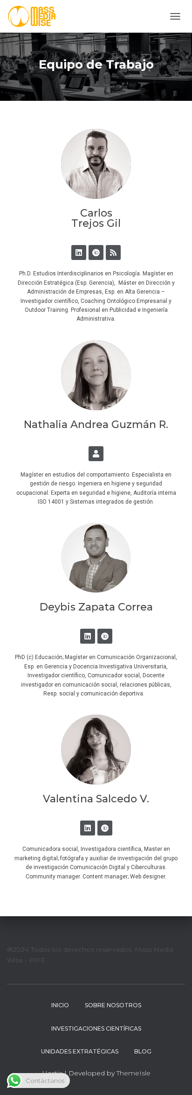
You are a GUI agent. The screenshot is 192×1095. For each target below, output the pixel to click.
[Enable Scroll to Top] (173, 1076)
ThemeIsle (134, 1073)
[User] (96, 453)
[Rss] (113, 252)
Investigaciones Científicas (96, 1028)
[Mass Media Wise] (35, 16)
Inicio (60, 1005)
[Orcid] (96, 252)
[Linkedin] (78, 252)
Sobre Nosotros (113, 1005)
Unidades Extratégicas (79, 1051)
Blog (142, 1051)
